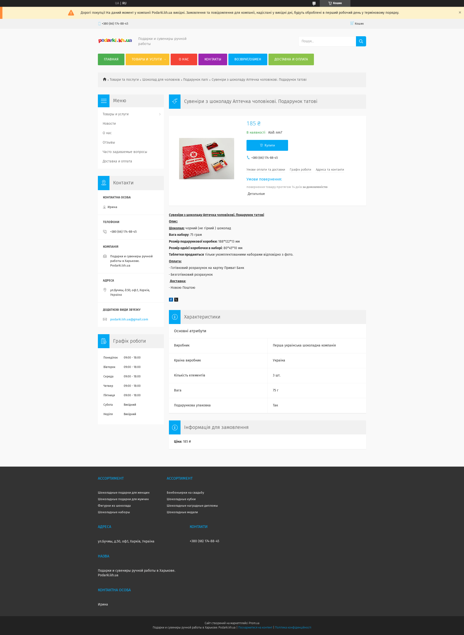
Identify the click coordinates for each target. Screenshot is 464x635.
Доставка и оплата (291, 59)
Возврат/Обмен (247, 59)
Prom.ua (254, 623)
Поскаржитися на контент (255, 627)
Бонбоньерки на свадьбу (185, 492)
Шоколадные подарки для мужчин (123, 499)
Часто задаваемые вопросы (125, 152)
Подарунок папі (195, 79)
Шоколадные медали (182, 512)
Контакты (212, 59)
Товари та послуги (124, 79)
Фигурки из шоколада (114, 505)
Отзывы (109, 142)
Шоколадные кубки (181, 499)
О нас (184, 59)
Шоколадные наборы (114, 512)
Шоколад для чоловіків (161, 79)
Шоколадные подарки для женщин (124, 492)
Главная (111, 59)
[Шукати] (361, 41)
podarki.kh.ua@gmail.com (129, 319)
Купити (270, 145)
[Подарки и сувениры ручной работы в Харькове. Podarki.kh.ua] (115, 42)
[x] (176, 300)
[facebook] (171, 300)
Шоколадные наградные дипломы (192, 505)
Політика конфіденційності (293, 627)
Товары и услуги (147, 59)
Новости (109, 123)
